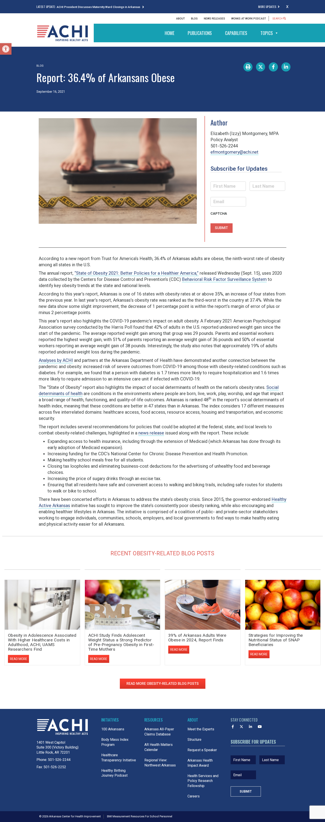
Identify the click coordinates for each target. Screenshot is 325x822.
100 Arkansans (112, 729)
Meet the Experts (200, 729)
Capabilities (236, 33)
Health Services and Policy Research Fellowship (202, 781)
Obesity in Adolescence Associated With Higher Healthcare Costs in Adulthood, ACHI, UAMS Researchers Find (42, 642)
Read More (18, 659)
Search (277, 18)
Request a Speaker (202, 750)
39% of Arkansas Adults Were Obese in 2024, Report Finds (197, 638)
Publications (200, 33)
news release (151, 433)
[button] (5, 49)
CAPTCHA (218, 214)
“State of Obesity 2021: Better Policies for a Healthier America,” (137, 273)
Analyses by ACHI (56, 360)
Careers (193, 796)
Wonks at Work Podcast (248, 18)
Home (169, 33)
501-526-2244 (59, 760)
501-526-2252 (55, 767)
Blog (194, 18)
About (180, 18)
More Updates (267, 6)
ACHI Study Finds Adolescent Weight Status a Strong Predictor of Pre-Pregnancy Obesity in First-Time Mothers (121, 642)
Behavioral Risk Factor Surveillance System (224, 279)
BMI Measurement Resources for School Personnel (139, 816)
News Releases (214, 18)
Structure (194, 739)
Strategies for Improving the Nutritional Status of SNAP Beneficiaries (276, 640)
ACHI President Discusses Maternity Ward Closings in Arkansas (99, 7)
